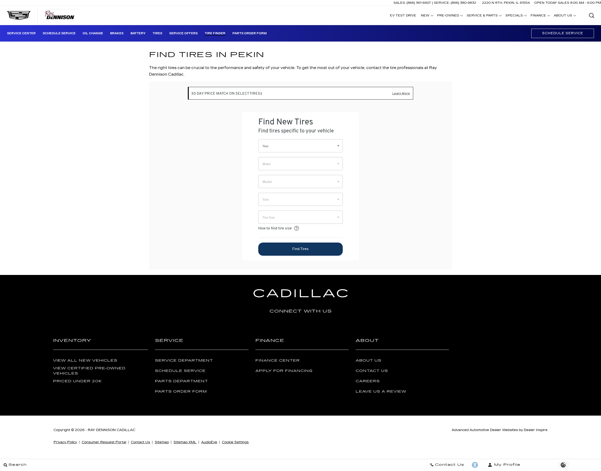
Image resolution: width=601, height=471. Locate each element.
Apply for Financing (283, 371)
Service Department (184, 360)
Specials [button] (514, 16)
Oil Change (93, 33)
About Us (368, 360)
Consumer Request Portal (104, 442)
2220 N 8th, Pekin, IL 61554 (506, 3)
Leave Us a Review (381, 391)
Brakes (116, 33)
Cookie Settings (235, 442)
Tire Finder (215, 33)
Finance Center (277, 360)
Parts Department (181, 381)
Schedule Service (59, 33)
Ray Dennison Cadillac (111, 430)
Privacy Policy (65, 442)
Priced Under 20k (77, 381)
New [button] (426, 16)
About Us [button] (563, 16)
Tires (157, 33)
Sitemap (162, 442)
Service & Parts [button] (482, 16)
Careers (368, 381)
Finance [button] (538, 16)
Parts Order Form (249, 33)
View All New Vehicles (85, 360)
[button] (591, 15)
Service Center (21, 33)
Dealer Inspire (535, 430)
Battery (138, 33)
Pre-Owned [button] (448, 16)
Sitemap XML (184, 442)
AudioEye (209, 442)
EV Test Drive (403, 15)
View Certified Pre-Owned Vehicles (89, 371)
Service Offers (183, 33)
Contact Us (372, 371)
